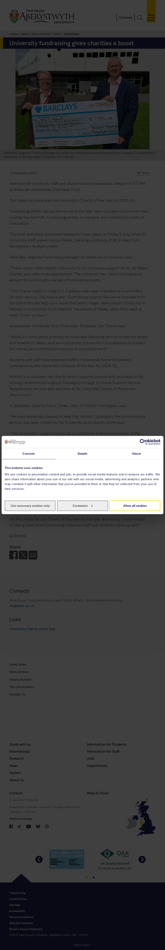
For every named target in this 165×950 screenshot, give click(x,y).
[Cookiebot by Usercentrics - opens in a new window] (142, 442)
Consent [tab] (29, 453)
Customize (80, 505)
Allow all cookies (135, 505)
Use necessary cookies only (30, 505)
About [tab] (136, 453)
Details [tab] (83, 453)
